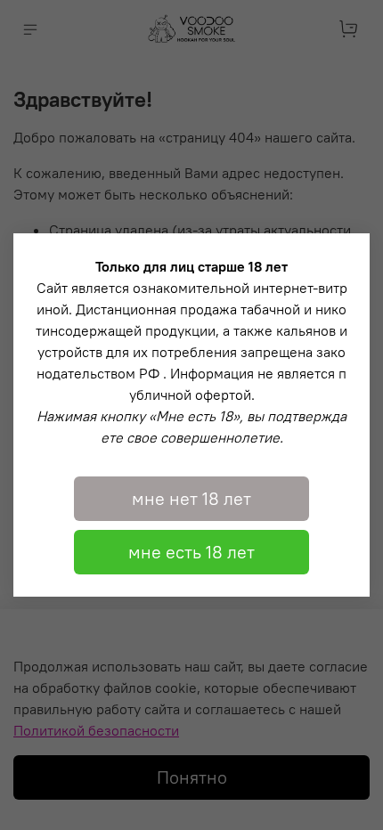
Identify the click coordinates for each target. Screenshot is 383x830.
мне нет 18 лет (191, 498)
